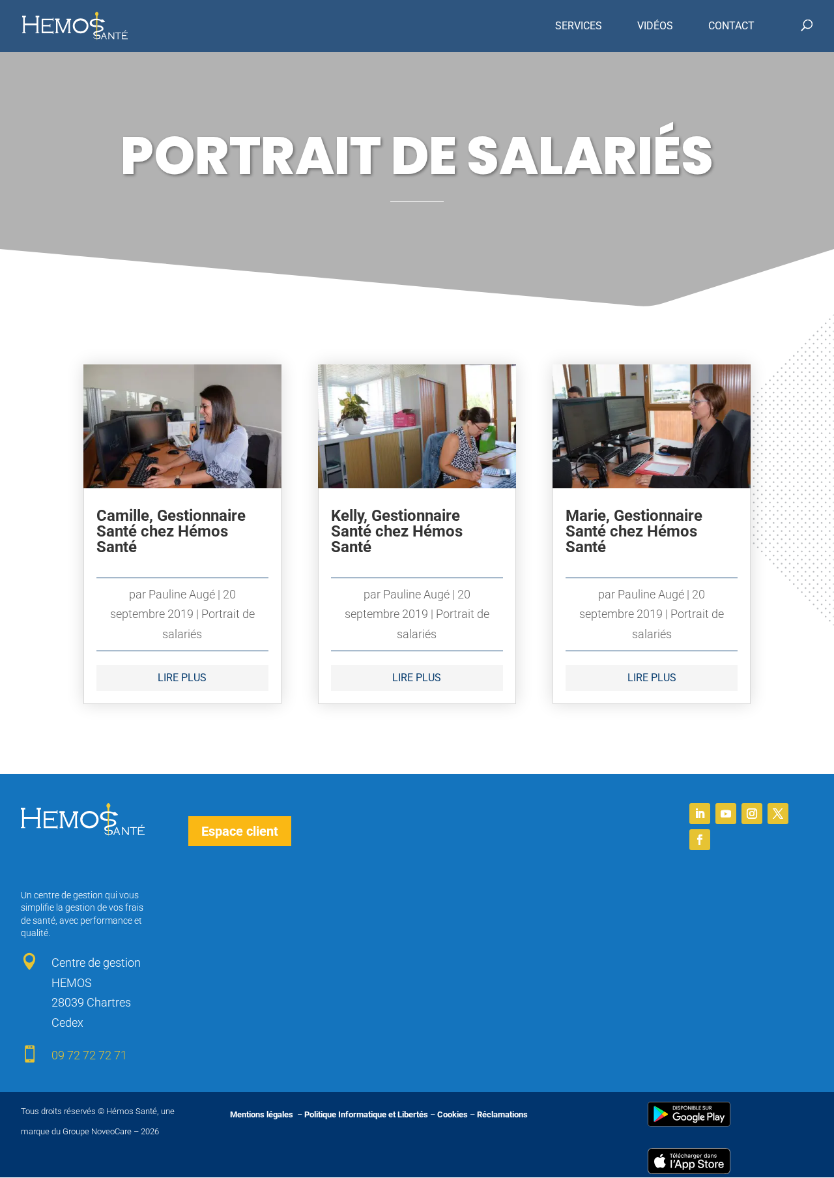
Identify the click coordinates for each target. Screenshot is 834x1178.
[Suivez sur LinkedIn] (699, 813)
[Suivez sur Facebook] (699, 839)
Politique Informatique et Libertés (366, 1114)
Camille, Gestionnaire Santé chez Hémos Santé (171, 531)
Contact (731, 26)
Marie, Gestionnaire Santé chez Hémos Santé (634, 531)
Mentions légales (262, 1114)
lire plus (182, 677)
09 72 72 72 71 (89, 1055)
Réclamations (502, 1114)
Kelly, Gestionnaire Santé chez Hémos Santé (397, 531)
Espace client (239, 831)
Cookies (452, 1114)
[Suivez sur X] (778, 813)
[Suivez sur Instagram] (751, 813)
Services (578, 26)
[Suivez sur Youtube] (725, 813)
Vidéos (655, 26)
